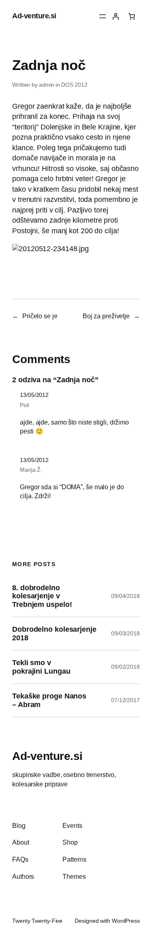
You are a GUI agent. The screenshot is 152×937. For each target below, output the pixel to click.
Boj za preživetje (106, 316)
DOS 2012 (74, 84)
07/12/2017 (125, 700)
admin (47, 84)
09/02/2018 (125, 666)
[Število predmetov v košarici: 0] (132, 16)
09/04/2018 (125, 596)
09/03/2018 (125, 633)
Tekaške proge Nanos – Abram (49, 700)
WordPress (126, 920)
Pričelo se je (40, 316)
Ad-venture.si (34, 16)
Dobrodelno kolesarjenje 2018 (54, 633)
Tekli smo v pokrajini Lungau (41, 667)
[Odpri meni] (102, 16)
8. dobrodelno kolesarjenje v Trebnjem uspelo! (42, 596)
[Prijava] (115, 16)
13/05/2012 (34, 395)
